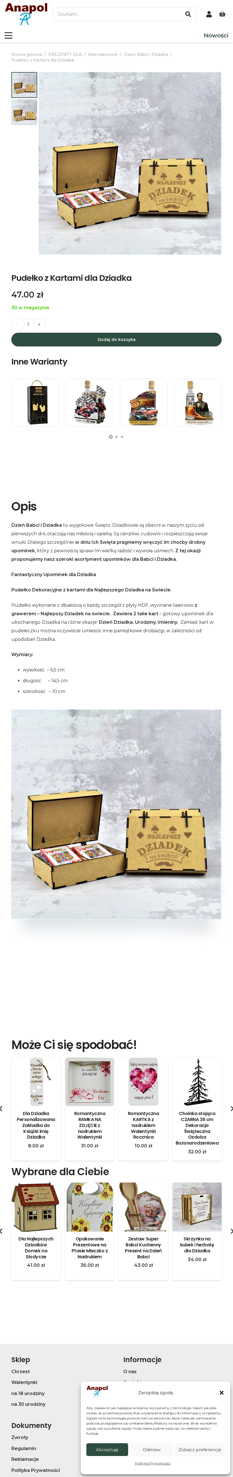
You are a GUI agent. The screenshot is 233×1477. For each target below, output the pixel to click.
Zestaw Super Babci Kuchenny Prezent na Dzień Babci (143, 1248)
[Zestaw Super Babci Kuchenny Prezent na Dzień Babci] (143, 1207)
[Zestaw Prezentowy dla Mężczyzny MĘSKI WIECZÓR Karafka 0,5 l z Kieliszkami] (198, 402)
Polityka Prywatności (152, 1463)
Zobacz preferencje (199, 1449)
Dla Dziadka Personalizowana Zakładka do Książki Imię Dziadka (36, 1125)
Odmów (152, 1449)
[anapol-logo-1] (26, 14)
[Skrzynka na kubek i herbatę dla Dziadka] (197, 1207)
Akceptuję (107, 1449)
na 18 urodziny (28, 1393)
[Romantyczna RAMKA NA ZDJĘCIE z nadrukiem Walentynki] (89, 1081)
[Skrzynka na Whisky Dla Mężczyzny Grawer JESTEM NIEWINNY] (35, 402)
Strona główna (26, 54)
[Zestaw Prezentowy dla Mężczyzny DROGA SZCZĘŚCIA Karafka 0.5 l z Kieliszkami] (144, 402)
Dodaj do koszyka (117, 339)
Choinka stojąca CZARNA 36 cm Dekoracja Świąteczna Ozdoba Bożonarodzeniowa (197, 1128)
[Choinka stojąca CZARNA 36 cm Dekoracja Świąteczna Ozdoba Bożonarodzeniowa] (197, 1081)
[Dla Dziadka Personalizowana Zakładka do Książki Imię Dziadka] (36, 1081)
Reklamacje (25, 1459)
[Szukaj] (188, 14)
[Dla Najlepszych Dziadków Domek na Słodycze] (36, 1207)
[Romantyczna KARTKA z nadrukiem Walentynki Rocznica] (143, 1081)
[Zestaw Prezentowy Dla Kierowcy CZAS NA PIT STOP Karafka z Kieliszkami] (89, 402)
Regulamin (23, 1448)
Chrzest (20, 1371)
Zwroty (19, 1437)
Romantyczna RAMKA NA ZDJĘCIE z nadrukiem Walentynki (89, 1125)
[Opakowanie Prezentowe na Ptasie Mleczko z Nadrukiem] (89, 1207)
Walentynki (24, 1382)
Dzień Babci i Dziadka (146, 54)
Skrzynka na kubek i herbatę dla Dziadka (197, 1245)
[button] (221, 1393)
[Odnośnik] (209, 14)
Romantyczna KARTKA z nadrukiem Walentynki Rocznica (143, 1125)
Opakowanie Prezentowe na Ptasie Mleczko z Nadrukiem (90, 1248)
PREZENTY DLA (65, 54)
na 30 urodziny (28, 1404)
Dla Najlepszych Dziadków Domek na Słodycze (35, 1248)
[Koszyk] (222, 14)
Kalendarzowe (103, 54)
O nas (130, 1371)
